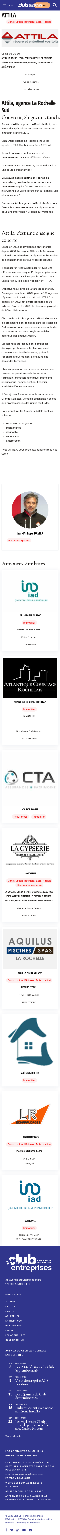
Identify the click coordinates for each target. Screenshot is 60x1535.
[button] (55, 5)
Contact (11, 1330)
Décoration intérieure (29, 885)
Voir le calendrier (13, 1436)
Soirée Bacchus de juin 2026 (24, 1491)
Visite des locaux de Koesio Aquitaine (23, 1485)
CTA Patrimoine (30, 809)
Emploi (9, 1311)
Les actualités (15, 1335)
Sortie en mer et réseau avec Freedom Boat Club (24, 1476)
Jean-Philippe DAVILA (30, 533)
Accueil (10, 1301)
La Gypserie (30, 873)
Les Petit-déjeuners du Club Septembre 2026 (34, 1369)
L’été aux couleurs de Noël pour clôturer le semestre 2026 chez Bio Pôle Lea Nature (29, 1466)
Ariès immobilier (30, 1073)
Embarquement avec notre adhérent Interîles (34, 1410)
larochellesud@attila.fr (19, 540)
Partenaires (13, 1325)
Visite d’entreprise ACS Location (31, 1382)
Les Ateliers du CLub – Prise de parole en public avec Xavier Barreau (32, 1425)
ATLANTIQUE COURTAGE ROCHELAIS (30, 702)
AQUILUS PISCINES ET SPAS (30, 973)
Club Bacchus (14, 1340)
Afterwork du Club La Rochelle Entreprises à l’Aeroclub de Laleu (28, 1498)
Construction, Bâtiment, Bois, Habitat (29, 21)
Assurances (20, 816)
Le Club (10, 1306)
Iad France (29, 1220)
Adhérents (12, 1316)
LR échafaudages (30, 1137)
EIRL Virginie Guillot (30, 615)
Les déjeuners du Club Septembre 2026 (30, 1396)
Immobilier (29, 622)
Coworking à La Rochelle (27, 1522)
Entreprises (13, 1321)
